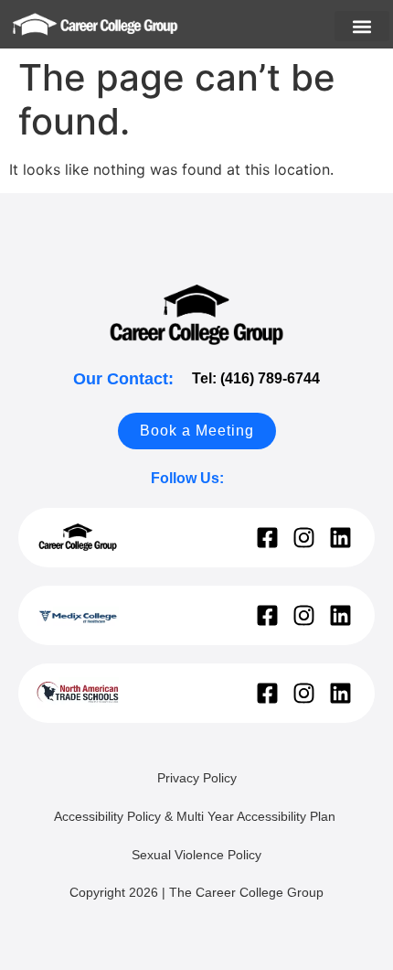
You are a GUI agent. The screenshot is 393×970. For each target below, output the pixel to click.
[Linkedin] (340, 538)
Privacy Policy (197, 778)
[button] (362, 26)
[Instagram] (304, 538)
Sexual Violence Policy (196, 854)
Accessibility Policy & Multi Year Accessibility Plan (196, 816)
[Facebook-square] (267, 538)
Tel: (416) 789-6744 (256, 378)
